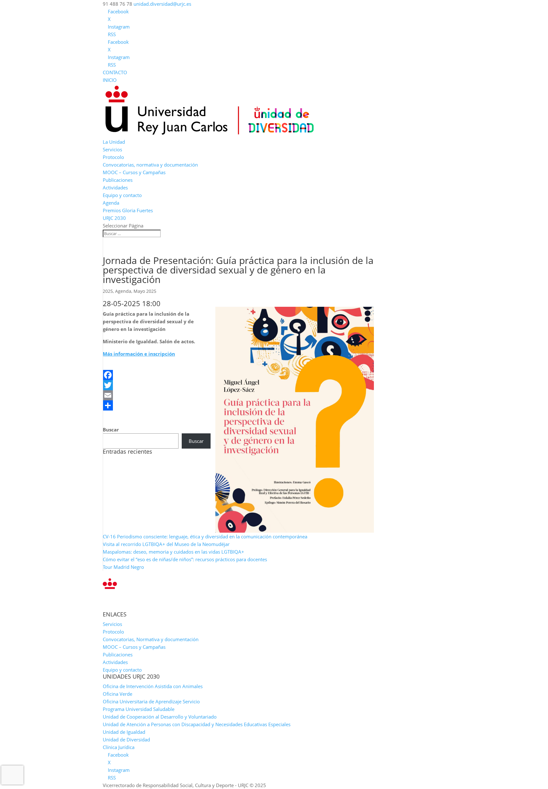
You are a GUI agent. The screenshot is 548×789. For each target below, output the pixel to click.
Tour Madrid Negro (123, 567)
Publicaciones (118, 180)
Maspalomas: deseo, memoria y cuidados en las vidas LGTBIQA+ (173, 552)
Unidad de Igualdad (124, 732)
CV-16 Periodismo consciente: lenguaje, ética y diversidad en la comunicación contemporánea (205, 536)
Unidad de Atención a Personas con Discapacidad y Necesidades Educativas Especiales (196, 724)
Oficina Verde (117, 694)
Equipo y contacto (122, 195)
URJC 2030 (114, 218)
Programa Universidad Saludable (138, 709)
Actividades (115, 187)
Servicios (112, 149)
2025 (108, 291)
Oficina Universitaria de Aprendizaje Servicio (151, 701)
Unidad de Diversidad (126, 739)
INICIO (110, 80)
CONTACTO (115, 72)
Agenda (111, 203)
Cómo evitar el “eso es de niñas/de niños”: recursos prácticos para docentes (185, 559)
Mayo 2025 (145, 291)
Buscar (111, 429)
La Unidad (114, 142)
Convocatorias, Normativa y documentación (151, 639)
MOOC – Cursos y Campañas (134, 172)
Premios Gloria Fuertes (128, 210)
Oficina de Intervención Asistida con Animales (153, 686)
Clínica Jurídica (118, 747)
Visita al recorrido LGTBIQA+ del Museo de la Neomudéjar (166, 544)
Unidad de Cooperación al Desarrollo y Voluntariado (160, 716)
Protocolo (113, 157)
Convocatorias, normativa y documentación (150, 164)
